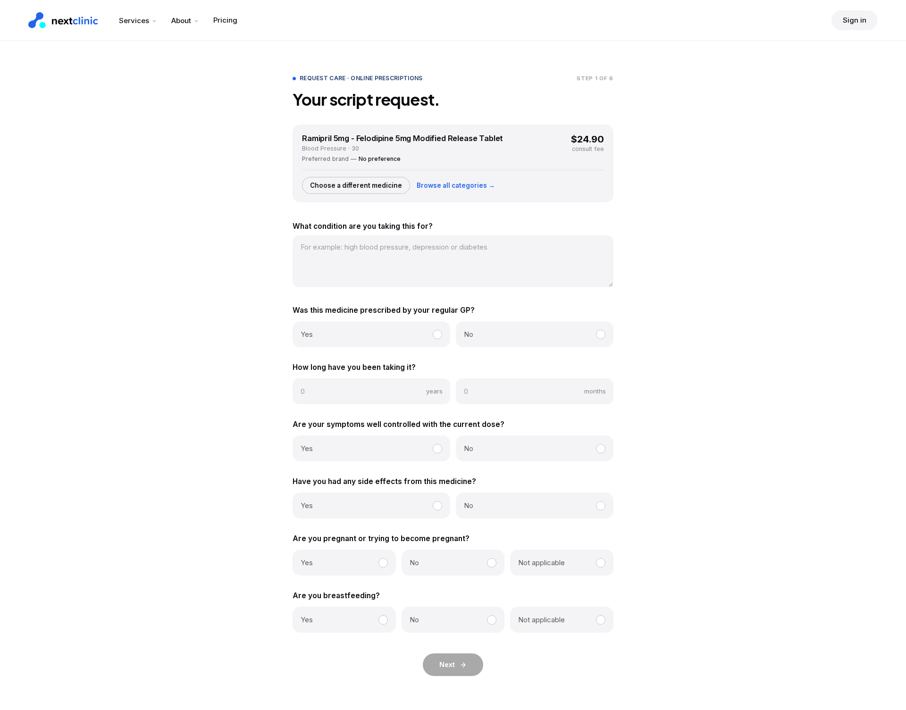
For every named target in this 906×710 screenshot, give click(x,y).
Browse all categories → (456, 185)
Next (447, 664)
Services (134, 20)
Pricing (225, 20)
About (181, 20)
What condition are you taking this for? (363, 226)
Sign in (854, 20)
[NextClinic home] (63, 20)
